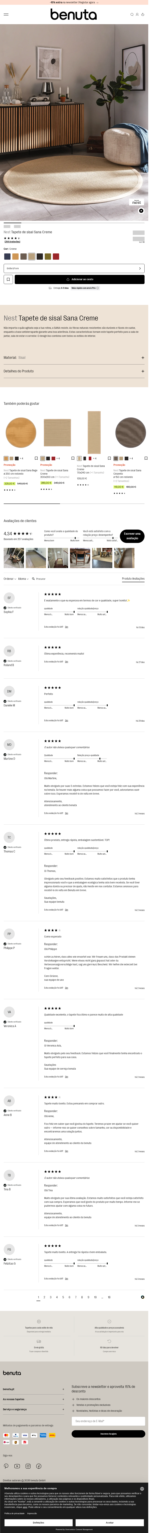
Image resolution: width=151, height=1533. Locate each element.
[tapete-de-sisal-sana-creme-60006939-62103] (79, 458)
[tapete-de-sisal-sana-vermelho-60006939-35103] (90, 458)
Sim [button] (66, 627)
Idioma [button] (22, 579)
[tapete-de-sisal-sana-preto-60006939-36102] (48, 458)
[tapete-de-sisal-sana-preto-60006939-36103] (85, 458)
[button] (14, 558)
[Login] (137, 14)
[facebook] (39, 1466)
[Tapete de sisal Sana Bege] (21, 432)
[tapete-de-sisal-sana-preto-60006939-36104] (17, 458)
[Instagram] (28, 1466)
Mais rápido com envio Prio (84, 288)
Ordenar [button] (9, 579)
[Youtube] (17, 1466)
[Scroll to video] (141, 210)
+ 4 (21, 458)
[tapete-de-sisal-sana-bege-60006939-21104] (6, 458)
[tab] (133, 579)
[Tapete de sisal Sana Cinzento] (130, 432)
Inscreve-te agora (109, 1434)
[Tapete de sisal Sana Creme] (32, 256)
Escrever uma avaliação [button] (132, 536)
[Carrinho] (143, 14)
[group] (23, 533)
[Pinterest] (6, 1466)
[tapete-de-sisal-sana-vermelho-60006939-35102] (53, 458)
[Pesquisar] (132, 14)
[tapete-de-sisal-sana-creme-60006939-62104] (11, 458)
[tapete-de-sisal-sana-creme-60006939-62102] (43, 458)
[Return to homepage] (74, 14)
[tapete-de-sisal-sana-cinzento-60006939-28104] (116, 458)
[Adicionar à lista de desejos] (8, 279)
